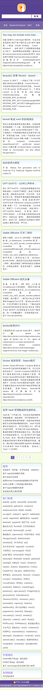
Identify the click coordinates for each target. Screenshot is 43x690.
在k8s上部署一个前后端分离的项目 (17, 484)
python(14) (18, 506)
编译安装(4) (25, 518)
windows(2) (8, 543)
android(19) (8, 506)
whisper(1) (31, 563)
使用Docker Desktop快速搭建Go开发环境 (20, 481)
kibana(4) (7, 522)
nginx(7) (25, 514)
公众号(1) (7, 628)
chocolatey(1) (8, 615)
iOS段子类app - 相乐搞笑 (13, 662)
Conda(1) (36, 575)
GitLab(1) (18, 571)
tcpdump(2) (7, 559)
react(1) (31, 607)
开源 (37, 25)
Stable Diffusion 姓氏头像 (16, 279)
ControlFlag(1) (28, 587)
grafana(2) (35, 559)
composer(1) (33, 628)
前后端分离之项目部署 (12, 491)
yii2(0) (5, 648)
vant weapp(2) (18, 551)
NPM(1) (19, 583)
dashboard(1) (8, 607)
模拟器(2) (7, 534)
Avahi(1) (14, 567)
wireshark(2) (18, 555)
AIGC (29, 25)
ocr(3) (32, 522)
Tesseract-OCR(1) (10, 599)
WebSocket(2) (24, 538)
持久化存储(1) (21, 607)
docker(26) (32, 502)
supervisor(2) (17, 534)
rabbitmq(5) (35, 514)
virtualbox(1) (18, 636)
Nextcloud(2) (18, 530)
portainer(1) (8, 591)
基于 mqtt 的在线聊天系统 (13, 473)
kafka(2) (15, 563)
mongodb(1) (8, 644)
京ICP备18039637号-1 (22, 686)
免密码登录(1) (32, 640)
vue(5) (5, 518)
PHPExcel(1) (8, 623)
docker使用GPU (11, 325)
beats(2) (26, 559)
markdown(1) (31, 632)
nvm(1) (24, 628)
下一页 (28, 458)
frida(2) (28, 555)
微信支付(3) (8, 526)
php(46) (6, 502)
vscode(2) (30, 547)
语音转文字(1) (29, 571)
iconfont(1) (29, 636)
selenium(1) (17, 575)
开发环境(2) (29, 534)
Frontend (21, 25)
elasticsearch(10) (10, 510)
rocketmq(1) (19, 644)
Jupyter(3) (16, 522)
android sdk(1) (9, 640)
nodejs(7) (17, 514)
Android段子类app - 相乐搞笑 (15, 659)
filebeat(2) (17, 559)
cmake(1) (16, 619)
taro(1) (37, 636)
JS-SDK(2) (18, 543)
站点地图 (25, 682)
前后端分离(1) (34, 623)
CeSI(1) (34, 567)
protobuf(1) (7, 587)
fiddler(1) (17, 587)
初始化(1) (16, 628)
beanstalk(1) (8, 603)
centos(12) (28, 506)
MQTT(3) (25, 522)
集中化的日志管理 (10, 477)
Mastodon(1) (24, 567)
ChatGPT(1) (8, 571)
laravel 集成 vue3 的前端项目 (18, 119)
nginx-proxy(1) (20, 591)
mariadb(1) (20, 640)
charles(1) (28, 583)
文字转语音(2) (29, 526)
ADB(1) (26, 579)
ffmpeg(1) (28, 611)
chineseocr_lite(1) (26, 599)
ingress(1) (18, 603)
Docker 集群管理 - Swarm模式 (19, 360)
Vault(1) (6, 567)
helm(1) (18, 615)
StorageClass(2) (10, 538)
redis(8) (28, 510)
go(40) (13, 502)
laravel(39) (21, 502)
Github (36, 686)
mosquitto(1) (17, 579)
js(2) (26, 543)
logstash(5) (14, 518)
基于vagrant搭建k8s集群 (13, 488)
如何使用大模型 (11, 162)
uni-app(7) (7, 514)
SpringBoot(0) (31, 644)
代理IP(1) (7, 632)
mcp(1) (23, 563)
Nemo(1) (27, 575)
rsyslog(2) (7, 563)
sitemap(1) (7, 636)
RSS (18, 682)
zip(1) (23, 619)
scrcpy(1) (7, 579)
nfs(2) (37, 534)
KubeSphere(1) (22, 595)
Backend (13, 25)
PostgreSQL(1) (33, 591)
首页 (5, 25)
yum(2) (28, 530)
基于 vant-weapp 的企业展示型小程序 (19, 666)
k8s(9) (21, 510)
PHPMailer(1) (21, 623)
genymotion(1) (9, 595)
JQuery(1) (7, 619)
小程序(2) (7, 551)
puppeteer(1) (8, 611)
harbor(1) (28, 603)
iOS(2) (28, 551)
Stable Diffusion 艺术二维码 (17, 232)
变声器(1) (7, 575)
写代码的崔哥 (8, 676)
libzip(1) (30, 619)
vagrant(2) (20, 547)
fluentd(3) (18, 526)
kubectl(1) (19, 611)
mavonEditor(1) (18, 632)
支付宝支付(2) (9, 547)
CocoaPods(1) (9, 583)
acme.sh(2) (7, 530)
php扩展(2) (7, 555)
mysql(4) (34, 518)
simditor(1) (27, 615)
